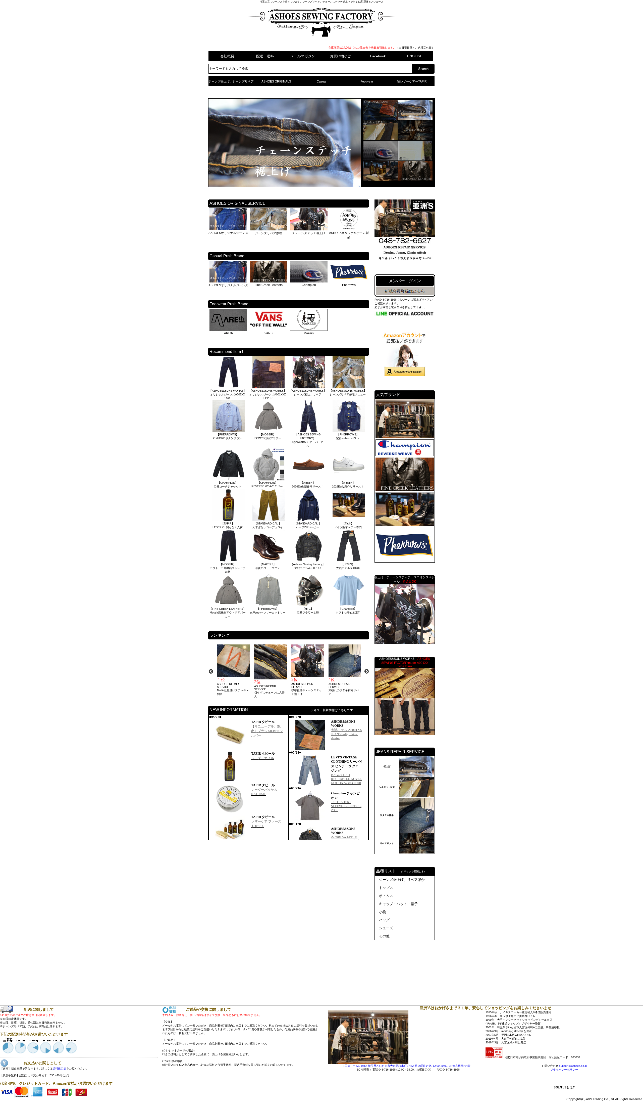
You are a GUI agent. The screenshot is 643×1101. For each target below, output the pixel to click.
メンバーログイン (405, 281)
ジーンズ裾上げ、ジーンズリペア (231, 81)
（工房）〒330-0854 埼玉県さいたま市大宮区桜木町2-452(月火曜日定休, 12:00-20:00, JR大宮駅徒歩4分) (406, 1065)
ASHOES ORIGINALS (276, 81)
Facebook (378, 56)
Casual (322, 81)
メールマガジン (302, 56)
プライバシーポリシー (564, 1069)
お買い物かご (340, 56)
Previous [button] (210, 671)
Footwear (366, 81)
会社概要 (227, 56)
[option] (233, 670)
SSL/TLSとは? (564, 1087)
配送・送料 (265, 56)
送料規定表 (59, 1068)
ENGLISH (414, 56)
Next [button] (366, 671)
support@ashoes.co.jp (573, 1065)
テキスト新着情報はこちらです (332, 710)
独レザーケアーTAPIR (412, 81)
